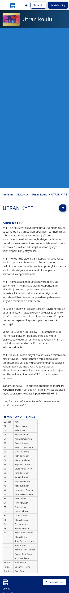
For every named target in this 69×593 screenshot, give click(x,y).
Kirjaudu (38, 5)
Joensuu (8, 194)
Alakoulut (22, 194)
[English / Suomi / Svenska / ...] (26, 5)
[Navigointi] (5, 5)
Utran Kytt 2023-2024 (19, 417)
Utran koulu (39, 194)
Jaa (62, 208)
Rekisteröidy (58, 5)
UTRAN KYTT (18, 207)
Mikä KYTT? (13, 222)
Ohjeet (6, 588)
